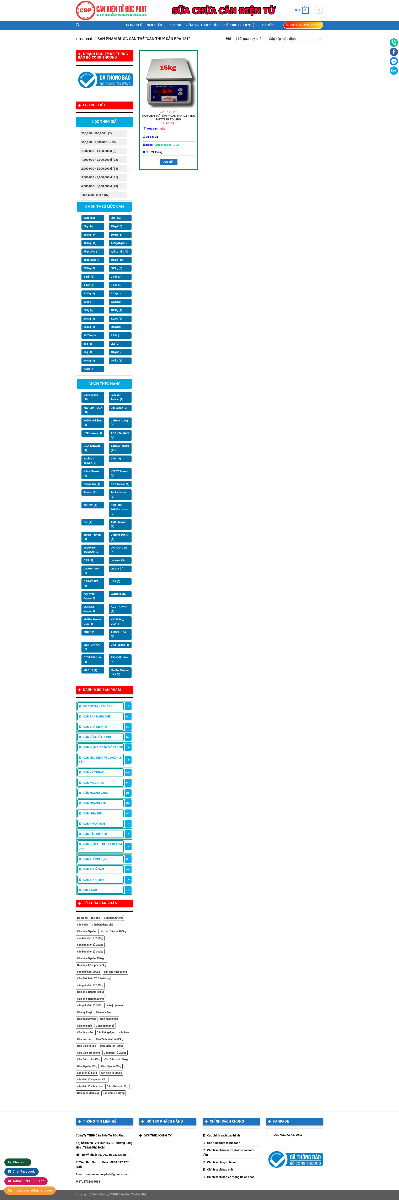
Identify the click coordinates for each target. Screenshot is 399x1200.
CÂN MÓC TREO (93, 782)
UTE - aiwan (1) (93, 433)
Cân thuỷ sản (85, 1032)
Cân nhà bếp (84, 1025)
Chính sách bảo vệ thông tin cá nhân (231, 1177)
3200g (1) (116, 318)
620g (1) (89, 301)
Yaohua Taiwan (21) (120, 448)
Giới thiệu (231, 25)
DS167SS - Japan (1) (90, 609)
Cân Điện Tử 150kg (88, 1052)
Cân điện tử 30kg (111, 1066)
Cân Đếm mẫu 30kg (116, 1059)
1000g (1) (116, 310)
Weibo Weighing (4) (93, 422)
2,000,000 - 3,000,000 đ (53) (99, 168)
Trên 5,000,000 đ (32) (95, 195)
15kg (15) (116, 226)
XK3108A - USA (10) (93, 410)
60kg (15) (116, 234)
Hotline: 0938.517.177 (28, 1181)
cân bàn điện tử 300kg (90, 951)
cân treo (124, 1032)
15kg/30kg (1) (92, 259)
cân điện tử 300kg (111, 1072)
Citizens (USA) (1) (120, 537)
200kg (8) (89, 268)
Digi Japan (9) (119, 407)
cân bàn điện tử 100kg (113, 931)
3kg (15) (116, 217)
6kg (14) (89, 226)
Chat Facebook (24, 1171)
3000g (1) (89, 318)
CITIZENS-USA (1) (93, 659)
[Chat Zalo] (394, 70)
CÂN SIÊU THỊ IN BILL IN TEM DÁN (100, 846)
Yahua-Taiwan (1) (92, 537)
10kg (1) (116, 352)
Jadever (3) (118, 560)
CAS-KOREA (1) (91, 583)
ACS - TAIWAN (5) (120, 435)
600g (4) (89, 310)
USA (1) (115, 581)
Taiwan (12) (91, 492)
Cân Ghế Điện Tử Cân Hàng (93, 978)
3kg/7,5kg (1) (92, 251)
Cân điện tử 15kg (87, 1066)
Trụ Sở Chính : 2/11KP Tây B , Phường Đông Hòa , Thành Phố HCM (104, 1145)
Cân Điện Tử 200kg (115, 1052)
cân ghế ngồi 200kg (88, 971)
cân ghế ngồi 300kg (115, 971)
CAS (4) (88, 560)
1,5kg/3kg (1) (119, 243)
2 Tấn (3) (116, 276)
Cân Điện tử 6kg (86, 1045)
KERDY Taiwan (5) (119, 473)
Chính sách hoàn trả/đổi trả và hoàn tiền (228, 1152)
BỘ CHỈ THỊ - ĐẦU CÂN (98, 706)
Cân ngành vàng (86, 1018)
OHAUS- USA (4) (119, 549)
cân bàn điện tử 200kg (90, 944)
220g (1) (116, 293)
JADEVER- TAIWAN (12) (91, 549)
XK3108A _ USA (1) (117, 621)
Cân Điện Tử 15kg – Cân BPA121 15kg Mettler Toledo (168, 117)
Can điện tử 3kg (113, 917)
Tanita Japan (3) (118, 494)
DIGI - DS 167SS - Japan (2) (119, 509)
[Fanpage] (394, 52)
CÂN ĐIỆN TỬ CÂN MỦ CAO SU (103, 747)
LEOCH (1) (117, 568)
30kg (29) (89, 217)
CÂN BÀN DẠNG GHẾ (97, 716)
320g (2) (116, 301)
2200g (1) (89, 326)
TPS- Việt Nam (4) (119, 659)
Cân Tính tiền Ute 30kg (109, 1039)
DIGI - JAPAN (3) (92, 647)
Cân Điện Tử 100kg (111, 1045)
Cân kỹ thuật (84, 1012)
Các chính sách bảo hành (223, 1135)
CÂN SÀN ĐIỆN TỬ (95, 834)
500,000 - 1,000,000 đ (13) (98, 142)
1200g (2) (89, 293)
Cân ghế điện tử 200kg (90, 998)
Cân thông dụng (106, 1032)
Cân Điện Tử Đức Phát (288, 1135)
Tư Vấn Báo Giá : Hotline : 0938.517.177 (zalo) (102, 1164)
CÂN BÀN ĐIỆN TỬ (95, 726)
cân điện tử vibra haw (90, 1086)
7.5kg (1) (89, 368)
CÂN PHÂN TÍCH (94, 823)
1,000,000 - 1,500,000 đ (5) (98, 151)
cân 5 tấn (82, 924)
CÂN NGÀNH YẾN (94, 803)
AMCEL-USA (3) (118, 634)
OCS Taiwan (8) (120, 484)
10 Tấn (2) (90, 335)
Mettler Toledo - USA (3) (120, 672)
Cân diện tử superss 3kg (91, 965)
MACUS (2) (90, 670)
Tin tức (267, 25)
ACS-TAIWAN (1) (119, 609)
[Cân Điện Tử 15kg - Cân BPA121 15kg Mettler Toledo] (168, 79)
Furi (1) (88, 522)
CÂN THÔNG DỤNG (95, 859)
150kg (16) (90, 243)
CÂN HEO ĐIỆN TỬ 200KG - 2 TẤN (100, 760)
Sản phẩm (154, 25)
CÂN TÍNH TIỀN (93, 879)
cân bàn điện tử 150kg (90, 938)
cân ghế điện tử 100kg (90, 985)
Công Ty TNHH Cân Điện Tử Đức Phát (100, 1135)
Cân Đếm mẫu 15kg (88, 1059)
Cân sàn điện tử (105, 1025)
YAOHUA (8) (118, 594)
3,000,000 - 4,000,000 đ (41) (99, 177)
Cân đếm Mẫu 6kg (88, 1093)
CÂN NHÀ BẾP (92, 813)
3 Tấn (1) (116, 335)
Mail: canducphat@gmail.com (30, 1190)
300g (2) (116, 326)
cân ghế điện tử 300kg (90, 1005)
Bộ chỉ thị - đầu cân (88, 917)
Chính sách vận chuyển (222, 1162)
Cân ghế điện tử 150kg (90, 991)
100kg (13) (117, 259)
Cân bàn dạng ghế (102, 924)
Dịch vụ (175, 25)
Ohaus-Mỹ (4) (92, 484)
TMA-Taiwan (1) (118, 524)
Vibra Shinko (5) (91, 473)
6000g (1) (89, 360)
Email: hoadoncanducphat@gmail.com (101, 1174)
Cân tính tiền (84, 1039)
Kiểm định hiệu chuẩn (202, 25)
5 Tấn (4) (116, 285)
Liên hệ (248, 25)
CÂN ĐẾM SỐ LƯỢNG (97, 737)
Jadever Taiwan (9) (117, 397)
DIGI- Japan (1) (120, 644)
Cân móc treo (104, 1012)
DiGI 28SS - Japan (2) (90, 596)
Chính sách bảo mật (220, 1169)
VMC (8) (116, 458)
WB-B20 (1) (90, 505)
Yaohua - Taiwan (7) (90, 460)
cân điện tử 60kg (87, 1072)
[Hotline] (394, 42)
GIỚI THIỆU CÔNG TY (158, 1135)
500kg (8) (116, 268)
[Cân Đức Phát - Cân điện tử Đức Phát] (111, 10)
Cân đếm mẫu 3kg (117, 1086)
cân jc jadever (115, 1005)
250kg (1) (116, 360)
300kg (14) (90, 234)
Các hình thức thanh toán (223, 1143)
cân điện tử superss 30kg (92, 1079)
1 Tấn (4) (89, 285)
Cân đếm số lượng (113, 1093)
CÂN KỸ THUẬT (93, 772)
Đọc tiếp (168, 161)
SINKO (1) (90, 632)
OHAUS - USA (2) (92, 570)
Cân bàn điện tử (86, 931)
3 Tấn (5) (89, 276)
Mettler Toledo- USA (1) (93, 621)
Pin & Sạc (90, 889)
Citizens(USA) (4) (119, 422)
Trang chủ (134, 25)
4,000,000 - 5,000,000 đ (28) (99, 186)
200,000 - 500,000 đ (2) (96, 133)
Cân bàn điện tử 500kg (90, 958)
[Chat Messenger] (394, 61)
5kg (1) (88, 352)
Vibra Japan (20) (91, 397)
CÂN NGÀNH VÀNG (95, 793)
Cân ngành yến (109, 1018)
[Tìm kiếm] (77, 25)
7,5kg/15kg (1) (119, 251)
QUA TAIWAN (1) (92, 448)
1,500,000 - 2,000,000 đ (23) (99, 159)
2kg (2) (115, 343)
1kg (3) (88, 343)
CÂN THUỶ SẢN (93, 869)
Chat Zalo (20, 1162)
